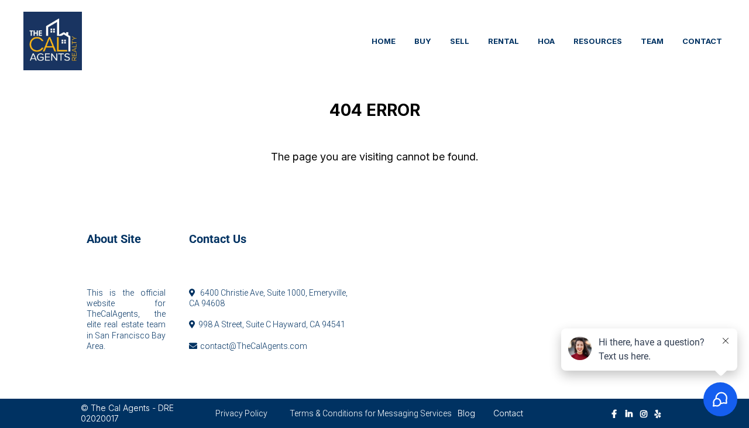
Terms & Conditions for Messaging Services (371, 413)
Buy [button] (422, 41)
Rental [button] (503, 41)
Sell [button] (459, 41)
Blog (466, 413)
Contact (508, 413)
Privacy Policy (241, 413)
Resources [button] (597, 41)
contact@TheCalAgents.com (253, 346)
